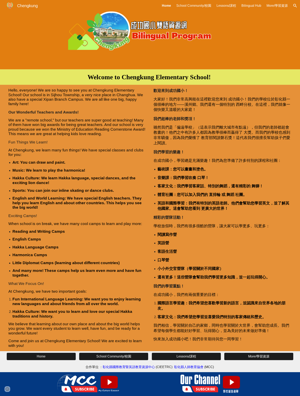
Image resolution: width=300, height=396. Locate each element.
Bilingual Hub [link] (251, 5)
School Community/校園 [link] (193, 5)
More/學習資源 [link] (277, 5)
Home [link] (166, 5)
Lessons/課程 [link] (226, 5)
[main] (150, 77)
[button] (295, 6)
